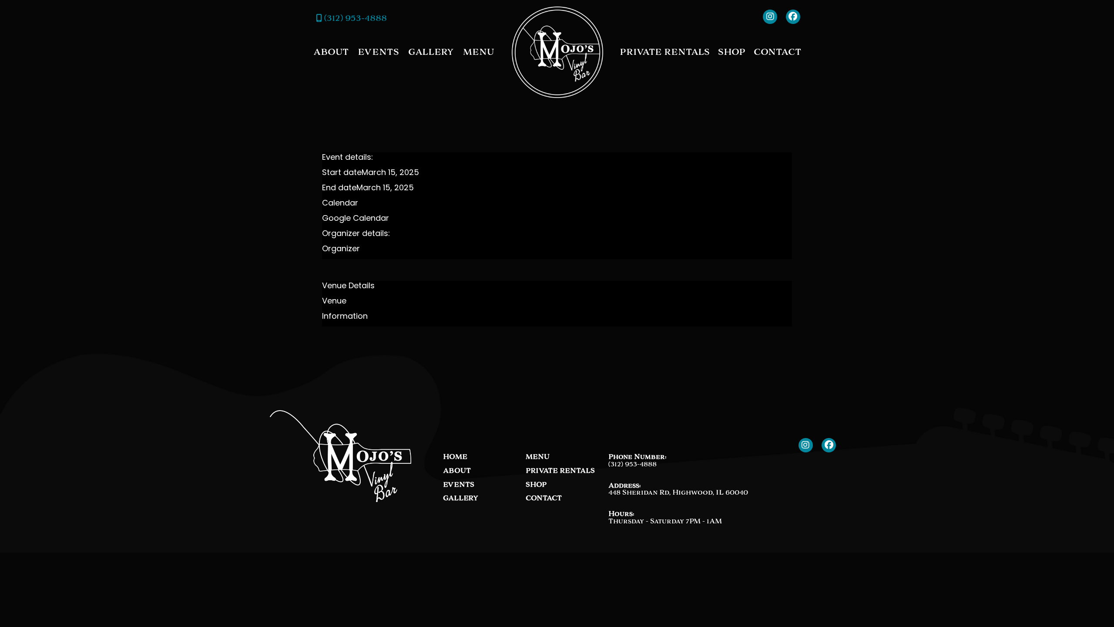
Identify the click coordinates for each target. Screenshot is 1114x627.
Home (455, 457)
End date (339, 188)
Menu (478, 52)
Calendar (340, 204)
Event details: (347, 158)
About (331, 52)
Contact (777, 52)
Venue (334, 302)
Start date (342, 173)
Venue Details (348, 286)
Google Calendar (355, 219)
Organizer (341, 249)
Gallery (431, 52)
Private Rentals (665, 52)
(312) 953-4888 (354, 18)
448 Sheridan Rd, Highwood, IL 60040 (678, 492)
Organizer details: (356, 234)
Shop (731, 52)
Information (345, 317)
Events (378, 52)
